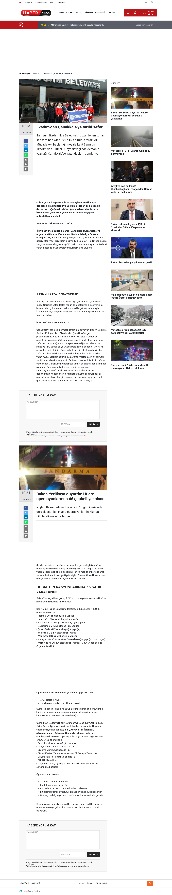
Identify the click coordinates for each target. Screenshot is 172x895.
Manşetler (28, 3)
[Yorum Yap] (26, 169)
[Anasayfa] (20, 3)
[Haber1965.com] (36, 12)
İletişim (90, 883)
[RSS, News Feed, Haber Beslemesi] (150, 883)
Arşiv (51, 3)
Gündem (88, 12)
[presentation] (28, 25)
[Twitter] (26, 146)
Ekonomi (100, 12)
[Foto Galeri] (151, 2)
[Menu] (128, 12)
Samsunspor (66, 12)
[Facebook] (26, 141)
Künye (81, 883)
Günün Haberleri (41, 3)
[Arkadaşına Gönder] (26, 160)
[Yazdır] (26, 164)
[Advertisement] (86, 50)
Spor (78, 12)
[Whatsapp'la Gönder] (26, 155)
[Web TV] (145, 2)
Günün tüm (144, 25)
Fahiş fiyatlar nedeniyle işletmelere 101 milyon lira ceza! (75, 25)
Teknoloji (113, 12)
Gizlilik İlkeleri (101, 883)
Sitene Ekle (60, 3)
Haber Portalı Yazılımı (31, 891)
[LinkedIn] (26, 150)
